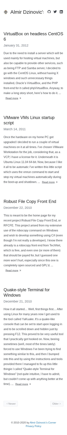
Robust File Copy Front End (30, 201)
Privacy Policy (33, 426)
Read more (12, 98)
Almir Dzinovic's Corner (43, 422)
